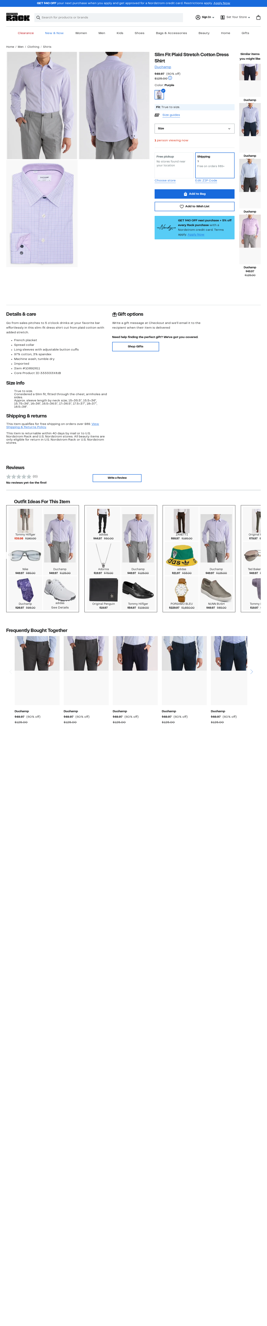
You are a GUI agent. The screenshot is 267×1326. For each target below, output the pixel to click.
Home (225, 33)
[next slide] (251, 656)
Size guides (171, 115)
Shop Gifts (135, 346)
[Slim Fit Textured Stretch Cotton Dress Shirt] (250, 247)
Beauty (204, 33)
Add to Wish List (197, 206)
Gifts (245, 33)
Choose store (165, 180)
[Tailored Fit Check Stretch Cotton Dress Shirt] (250, 80)
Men (102, 33)
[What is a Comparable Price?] (170, 78)
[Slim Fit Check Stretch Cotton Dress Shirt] (184, 670)
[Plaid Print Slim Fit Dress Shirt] (37, 670)
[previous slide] (10, 656)
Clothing (33, 47)
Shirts (47, 47)
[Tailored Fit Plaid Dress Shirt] (135, 670)
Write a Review (117, 478)
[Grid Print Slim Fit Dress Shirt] (250, 191)
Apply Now (221, 3)
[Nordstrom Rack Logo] (18, 17)
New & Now (54, 33)
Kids (120, 33)
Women (81, 33)
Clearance (26, 33)
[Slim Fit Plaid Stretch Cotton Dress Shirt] (250, 136)
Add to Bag (197, 194)
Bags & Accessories (171, 33)
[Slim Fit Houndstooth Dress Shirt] (233, 670)
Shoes (139, 33)
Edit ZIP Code (206, 180)
